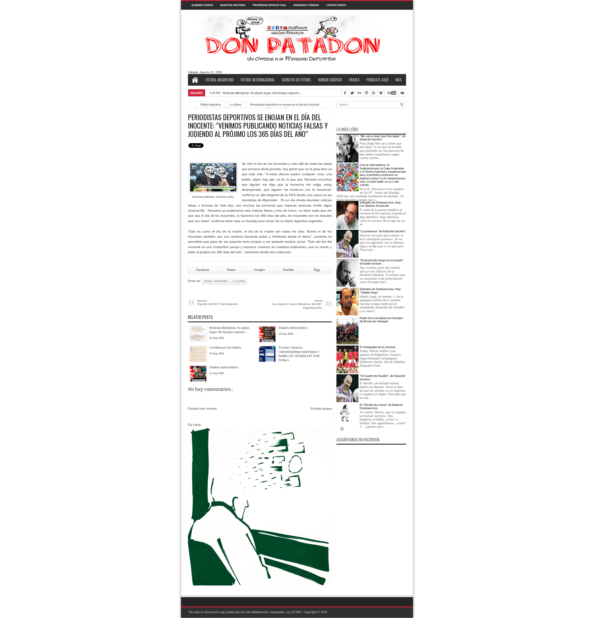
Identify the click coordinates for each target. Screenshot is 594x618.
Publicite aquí (377, 80)
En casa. (195, 425)
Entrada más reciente (202, 408)
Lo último (239, 281)
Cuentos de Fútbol (296, 80)
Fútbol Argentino (220, 80)
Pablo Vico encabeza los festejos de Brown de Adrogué (381, 320)
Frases (354, 80)
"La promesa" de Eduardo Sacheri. (383, 231)
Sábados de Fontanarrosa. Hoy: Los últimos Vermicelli (380, 204)
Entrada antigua (321, 408)
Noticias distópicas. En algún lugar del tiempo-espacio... (262, 93)
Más (398, 80)
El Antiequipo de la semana (377, 347)
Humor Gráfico (330, 80)
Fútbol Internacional (258, 80)
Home (195, 80)
